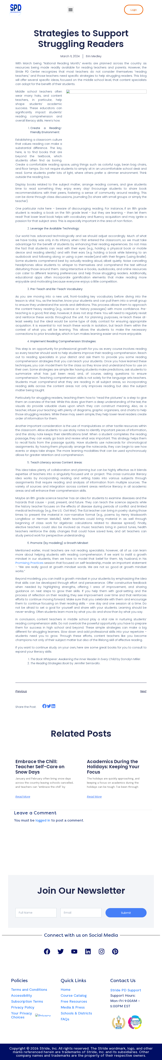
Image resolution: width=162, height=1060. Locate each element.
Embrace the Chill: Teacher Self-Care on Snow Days (39, 767)
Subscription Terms (27, 1001)
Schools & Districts (76, 1013)
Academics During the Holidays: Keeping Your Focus (113, 767)
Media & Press (73, 1007)
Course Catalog (74, 995)
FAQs (65, 1019)
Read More (22, 796)
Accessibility (21, 995)
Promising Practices (29, 563)
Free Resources (74, 1001)
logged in (43, 820)
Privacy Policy (22, 1007)
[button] (70, 10)
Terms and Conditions (29, 989)
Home (66, 989)
